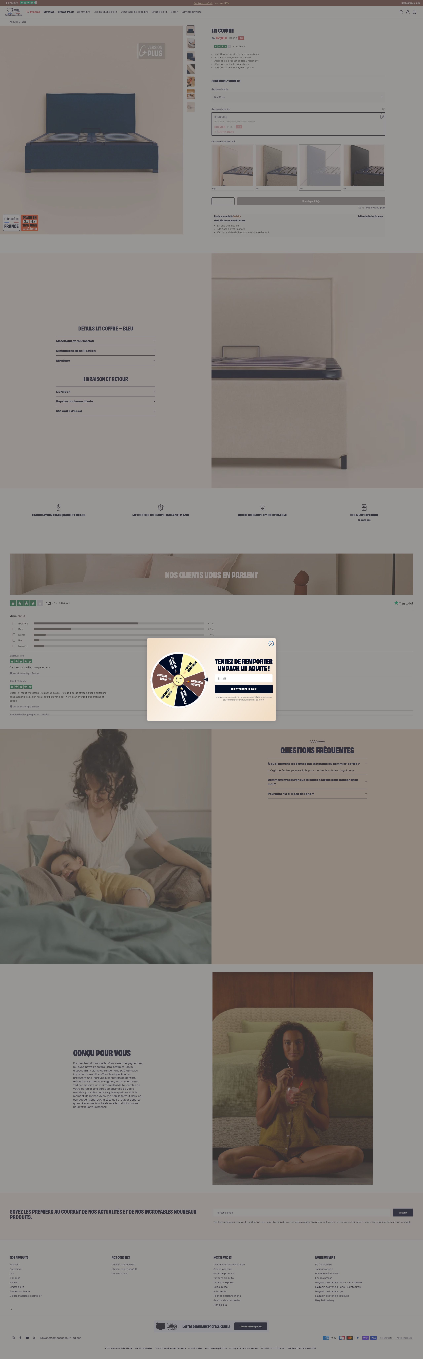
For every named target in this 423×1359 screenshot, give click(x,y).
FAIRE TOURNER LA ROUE (244, 689)
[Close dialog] (271, 643)
